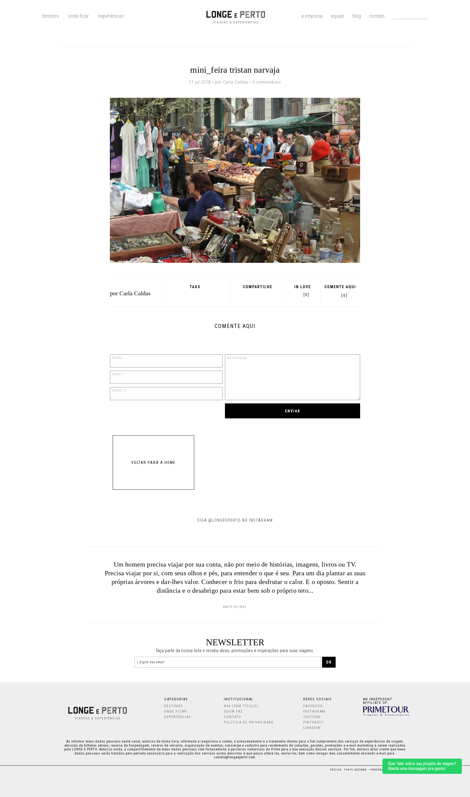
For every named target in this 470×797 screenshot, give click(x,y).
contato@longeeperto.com (234, 757)
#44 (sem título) (241, 706)
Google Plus (249, 294)
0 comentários (267, 82)
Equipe (337, 16)
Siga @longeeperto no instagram (235, 520)
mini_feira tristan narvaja (235, 70)
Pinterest (263, 294)
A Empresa (312, 16)
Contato (377, 16)
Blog (356, 16)
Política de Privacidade (249, 722)
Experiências (111, 16)
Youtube (312, 717)
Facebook (242, 294)
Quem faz (233, 711)
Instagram (314, 711)
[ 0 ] (344, 295)
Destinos (173, 706)
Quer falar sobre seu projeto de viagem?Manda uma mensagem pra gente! (422, 766)
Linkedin (312, 728)
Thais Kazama (355, 769)
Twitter (256, 294)
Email (271, 294)
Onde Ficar (79, 16)
